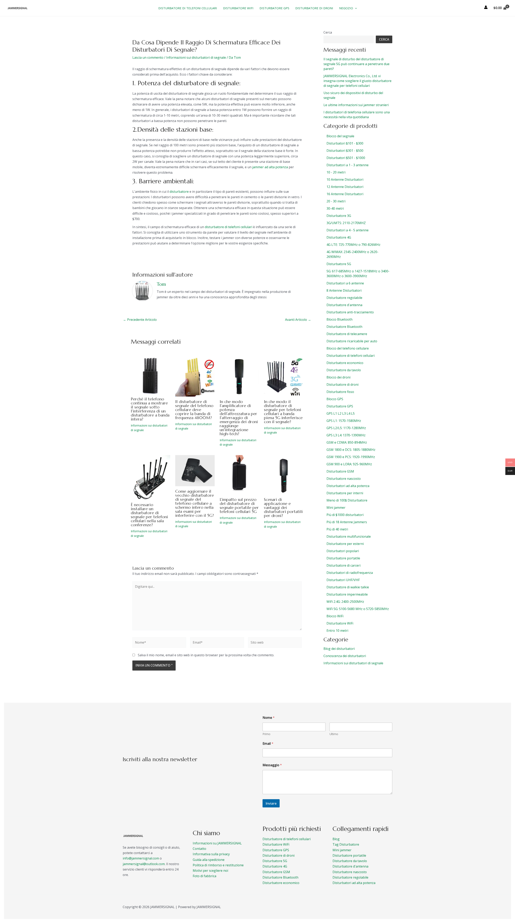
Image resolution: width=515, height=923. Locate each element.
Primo (266, 734)
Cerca (327, 32)
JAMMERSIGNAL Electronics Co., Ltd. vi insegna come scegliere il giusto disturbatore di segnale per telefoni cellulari (357, 81)
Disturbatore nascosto (350, 872)
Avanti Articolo (298, 319)
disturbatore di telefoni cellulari (228, 227)
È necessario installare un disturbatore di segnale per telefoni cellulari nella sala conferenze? (149, 514)
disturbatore (179, 191)
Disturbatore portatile (349, 855)
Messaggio (272, 765)
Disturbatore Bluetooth (280, 877)
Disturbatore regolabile (350, 877)
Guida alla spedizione (209, 859)
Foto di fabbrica (204, 876)
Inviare (271, 803)
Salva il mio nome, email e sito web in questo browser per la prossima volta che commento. (206, 655)
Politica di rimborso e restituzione (218, 865)
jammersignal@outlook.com (144, 864)
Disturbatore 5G (275, 861)
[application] (355, 8)
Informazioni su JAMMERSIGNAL (217, 843)
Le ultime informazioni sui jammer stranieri (356, 105)
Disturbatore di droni (279, 855)
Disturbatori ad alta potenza (354, 883)
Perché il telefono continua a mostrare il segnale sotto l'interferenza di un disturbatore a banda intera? (150, 409)
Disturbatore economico (281, 883)
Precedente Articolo (140, 319)
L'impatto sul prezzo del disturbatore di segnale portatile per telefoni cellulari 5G (239, 505)
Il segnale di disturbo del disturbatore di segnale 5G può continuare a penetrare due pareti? (356, 64)
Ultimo (334, 734)
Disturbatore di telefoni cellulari (287, 839)
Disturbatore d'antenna (350, 866)
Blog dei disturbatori (339, 648)
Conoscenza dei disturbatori (344, 656)
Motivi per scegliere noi (210, 870)
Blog (336, 839)
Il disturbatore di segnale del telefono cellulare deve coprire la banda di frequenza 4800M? (194, 409)
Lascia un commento (147, 57)
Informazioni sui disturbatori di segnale (196, 57)
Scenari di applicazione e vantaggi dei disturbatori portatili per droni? (283, 507)
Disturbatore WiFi (276, 844)
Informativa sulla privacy (211, 854)
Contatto (199, 848)
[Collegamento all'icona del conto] (486, 7)
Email (268, 744)
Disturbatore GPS (276, 850)
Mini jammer (342, 850)
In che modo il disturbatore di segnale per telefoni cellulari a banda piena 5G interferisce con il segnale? (283, 411)
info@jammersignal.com (141, 858)
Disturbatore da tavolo (350, 861)
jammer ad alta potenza (270, 167)
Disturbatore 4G (275, 866)
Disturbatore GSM (276, 872)
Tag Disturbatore (346, 844)
